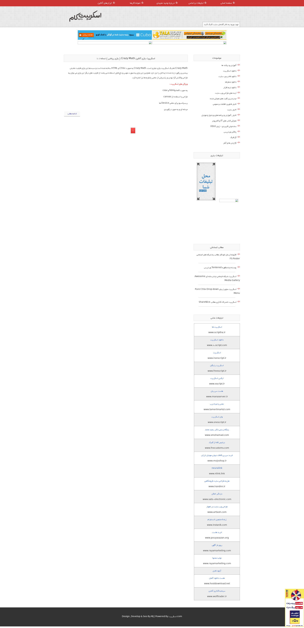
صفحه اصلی (226, 3)
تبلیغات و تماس (195, 3)
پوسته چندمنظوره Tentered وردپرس (220, 267)
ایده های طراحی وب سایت (225, 93)
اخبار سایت (231, 109)
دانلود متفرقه (230, 82)
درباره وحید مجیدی (165, 3)
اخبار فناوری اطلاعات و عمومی (224, 104)
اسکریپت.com (175, 616)
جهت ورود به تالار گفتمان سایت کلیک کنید (221, 24)
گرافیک (233, 137)
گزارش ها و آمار (229, 143)
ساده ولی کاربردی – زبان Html (223, 126)
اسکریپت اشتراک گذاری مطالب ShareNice (217, 302)
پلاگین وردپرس (230, 132)
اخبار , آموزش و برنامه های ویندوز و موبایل (218, 115)
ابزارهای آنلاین (105, 3)
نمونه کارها (135, 3)
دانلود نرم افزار (229, 87)
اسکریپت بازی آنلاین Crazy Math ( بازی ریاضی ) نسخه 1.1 (125, 58)
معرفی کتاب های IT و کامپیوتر (224, 120)
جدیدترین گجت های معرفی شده (223, 98)
